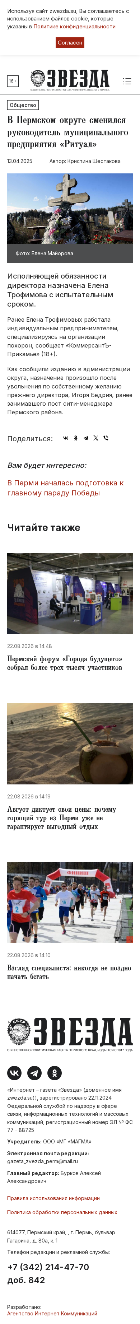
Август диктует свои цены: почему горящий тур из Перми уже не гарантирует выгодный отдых (61, 819)
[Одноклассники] (75, 438)
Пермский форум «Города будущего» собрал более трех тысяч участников (64, 664)
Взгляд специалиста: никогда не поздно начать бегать (69, 973)
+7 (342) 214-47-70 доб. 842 (48, 1273)
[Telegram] (85, 438)
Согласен (70, 42)
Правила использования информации (53, 1198)
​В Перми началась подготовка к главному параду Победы (65, 488)
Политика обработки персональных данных (62, 1212)
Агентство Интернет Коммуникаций (52, 1313)
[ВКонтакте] (65, 438)
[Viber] (106, 438)
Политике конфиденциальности (74, 26)
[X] (96, 438)
